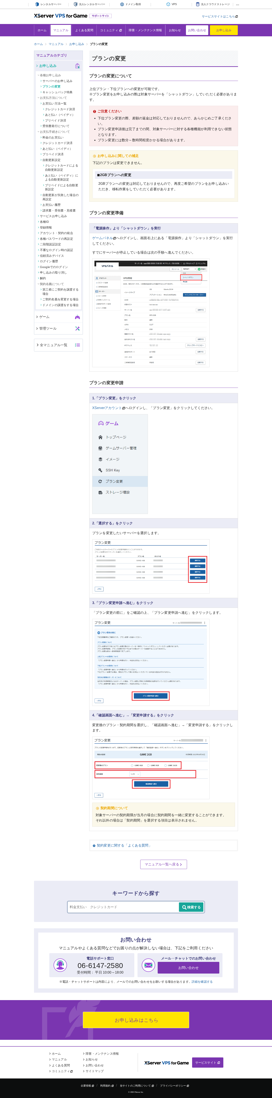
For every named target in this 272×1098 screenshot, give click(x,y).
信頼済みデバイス (52, 255)
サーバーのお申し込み (57, 81)
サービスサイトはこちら (218, 16)
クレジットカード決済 (60, 109)
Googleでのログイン (54, 267)
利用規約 (105, 1085)
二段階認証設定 (50, 244)
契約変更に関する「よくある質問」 (124, 845)
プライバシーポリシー (173, 1085)
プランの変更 (51, 86)
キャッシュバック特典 (57, 92)
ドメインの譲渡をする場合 (60, 305)
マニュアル (60, 30)
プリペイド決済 (55, 120)
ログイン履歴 (49, 261)
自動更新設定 (51, 160)
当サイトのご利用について (136, 1085)
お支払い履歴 (51, 204)
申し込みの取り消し (53, 272)
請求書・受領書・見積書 (59, 210)
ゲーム (44, 317)
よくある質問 (84, 30)
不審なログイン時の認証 (56, 250)
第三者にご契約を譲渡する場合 (60, 291)
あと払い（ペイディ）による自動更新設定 (61, 177)
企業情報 (86, 1085)
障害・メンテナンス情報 (145, 30)
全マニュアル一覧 (53, 345)
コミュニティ (109, 30)
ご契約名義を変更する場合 (60, 299)
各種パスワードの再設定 (56, 238)
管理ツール (48, 328)
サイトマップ (95, 1071)
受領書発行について (55, 126)
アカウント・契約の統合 (56, 233)
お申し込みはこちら (136, 1020)
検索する (194, 907)
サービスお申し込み (53, 216)
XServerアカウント (107, 408)
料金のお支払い (53, 137)
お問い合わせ (197, 30)
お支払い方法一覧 (54, 103)
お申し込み (223, 30)
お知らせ (175, 30)
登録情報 (46, 227)
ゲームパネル (102, 238)
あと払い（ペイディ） (60, 114)
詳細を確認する (202, 981)
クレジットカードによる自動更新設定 (61, 167)
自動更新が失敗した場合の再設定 (60, 197)
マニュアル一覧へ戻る (162, 864)
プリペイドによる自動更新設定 (61, 187)
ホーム (42, 30)
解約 (43, 278)
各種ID (44, 221)
